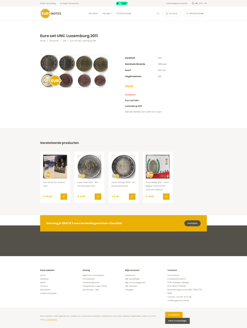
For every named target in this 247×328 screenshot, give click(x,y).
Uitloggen (129, 289)
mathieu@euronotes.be (176, 3)
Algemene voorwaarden (93, 275)
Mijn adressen (131, 286)
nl (197, 3)
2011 (64, 40)
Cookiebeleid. (51, 319)
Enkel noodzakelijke (177, 321)
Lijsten (43, 282)
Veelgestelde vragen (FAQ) (95, 286)
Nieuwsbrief (45, 289)
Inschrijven (192, 223)
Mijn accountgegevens (135, 282)
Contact (44, 286)
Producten (54, 40)
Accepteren (173, 314)
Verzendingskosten (91, 282)
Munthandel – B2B (91, 289)
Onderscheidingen (48, 293)
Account (173, 13)
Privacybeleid (88, 279)
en (206, 3)
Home (43, 40)
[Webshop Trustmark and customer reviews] (124, 3)
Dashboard (130, 275)
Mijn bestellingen (132, 279)
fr (201, 3)
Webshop (44, 279)
